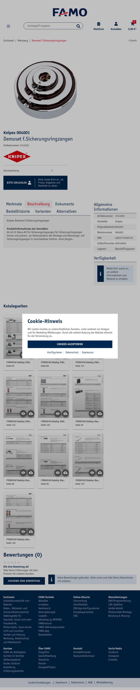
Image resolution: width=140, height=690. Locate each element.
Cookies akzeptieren (70, 344)
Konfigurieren (54, 352)
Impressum (87, 352)
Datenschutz (72, 352)
